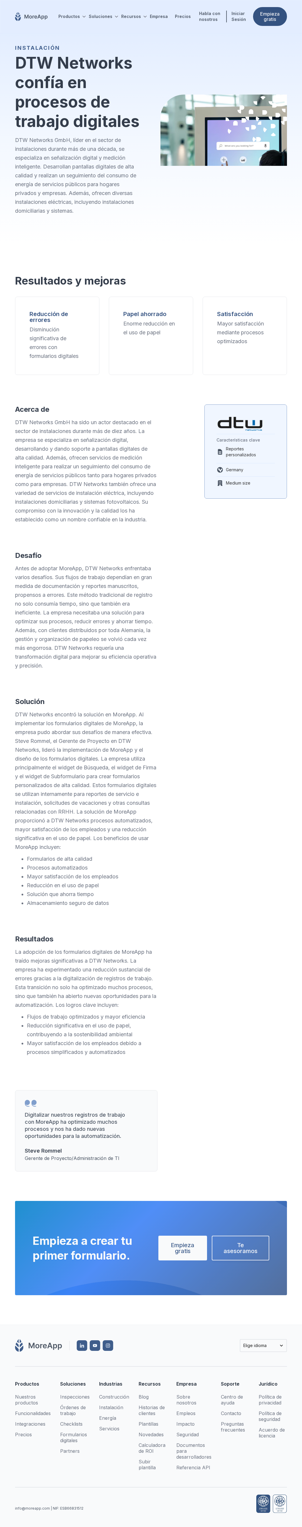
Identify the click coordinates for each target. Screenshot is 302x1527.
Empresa (159, 16)
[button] (70, 16)
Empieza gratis (182, 1248)
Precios (183, 16)
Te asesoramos (240, 1248)
